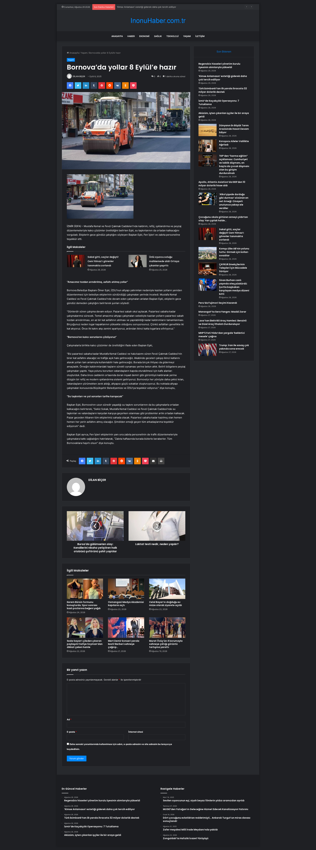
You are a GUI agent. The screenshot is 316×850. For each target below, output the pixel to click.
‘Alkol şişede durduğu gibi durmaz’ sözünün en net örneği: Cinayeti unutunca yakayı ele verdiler (233, 201)
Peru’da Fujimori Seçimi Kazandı (217, 302)
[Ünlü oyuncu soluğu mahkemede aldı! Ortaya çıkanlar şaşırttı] (138, 261)
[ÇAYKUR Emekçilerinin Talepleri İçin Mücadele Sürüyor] (207, 269)
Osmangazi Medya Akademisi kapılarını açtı (126, 603)
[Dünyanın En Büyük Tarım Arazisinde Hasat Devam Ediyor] (207, 130)
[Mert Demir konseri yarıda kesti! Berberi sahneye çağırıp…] (126, 627)
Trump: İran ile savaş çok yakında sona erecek (234, 347)
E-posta (72, 731)
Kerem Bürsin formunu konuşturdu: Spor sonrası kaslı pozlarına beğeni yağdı (84, 605)
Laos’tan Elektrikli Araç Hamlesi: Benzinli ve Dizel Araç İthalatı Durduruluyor (222, 322)
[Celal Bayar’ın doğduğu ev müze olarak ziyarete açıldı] (167, 589)
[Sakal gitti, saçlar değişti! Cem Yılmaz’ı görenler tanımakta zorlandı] (76, 261)
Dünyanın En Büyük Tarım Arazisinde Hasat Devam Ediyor (234, 129)
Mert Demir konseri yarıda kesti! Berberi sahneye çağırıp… (123, 644)
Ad (69, 719)
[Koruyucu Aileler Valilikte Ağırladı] (207, 146)
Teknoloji (172, 36)
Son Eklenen (224, 51)
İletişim (200, 36)
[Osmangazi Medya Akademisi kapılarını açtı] (126, 589)
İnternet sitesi (135, 731)
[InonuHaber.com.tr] (158, 21)
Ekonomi (144, 36)
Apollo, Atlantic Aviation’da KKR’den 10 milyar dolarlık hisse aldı (221, 183)
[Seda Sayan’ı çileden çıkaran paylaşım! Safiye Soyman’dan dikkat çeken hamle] (85, 627)
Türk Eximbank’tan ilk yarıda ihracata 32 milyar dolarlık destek (148, 7)
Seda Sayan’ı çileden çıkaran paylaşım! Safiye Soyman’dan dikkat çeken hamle (85, 644)
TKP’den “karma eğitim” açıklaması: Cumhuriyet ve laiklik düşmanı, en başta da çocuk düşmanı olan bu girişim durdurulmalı (234, 164)
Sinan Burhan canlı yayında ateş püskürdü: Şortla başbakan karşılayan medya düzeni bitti (234, 287)
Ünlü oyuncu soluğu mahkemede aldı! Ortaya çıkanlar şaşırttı (164, 261)
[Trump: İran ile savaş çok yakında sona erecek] (207, 350)
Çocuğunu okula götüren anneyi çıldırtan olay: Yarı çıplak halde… (223, 218)
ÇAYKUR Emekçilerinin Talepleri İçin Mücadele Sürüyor (233, 268)
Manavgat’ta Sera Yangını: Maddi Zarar (222, 311)
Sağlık (158, 36)
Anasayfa (117, 36)
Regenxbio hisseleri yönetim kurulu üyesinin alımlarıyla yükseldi (219, 65)
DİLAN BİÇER (79, 76)
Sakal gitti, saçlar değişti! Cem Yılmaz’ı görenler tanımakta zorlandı (103, 261)
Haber (131, 36)
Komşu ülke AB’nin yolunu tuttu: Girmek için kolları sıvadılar (234, 252)
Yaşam (187, 36)
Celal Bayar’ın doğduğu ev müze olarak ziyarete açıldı (165, 603)
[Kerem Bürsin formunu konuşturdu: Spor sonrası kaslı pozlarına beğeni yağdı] (85, 589)
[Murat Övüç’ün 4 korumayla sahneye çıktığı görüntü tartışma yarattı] (167, 627)
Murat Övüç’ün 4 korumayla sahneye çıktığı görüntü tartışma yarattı (166, 644)
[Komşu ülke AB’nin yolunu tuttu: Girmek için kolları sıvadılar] (207, 253)
